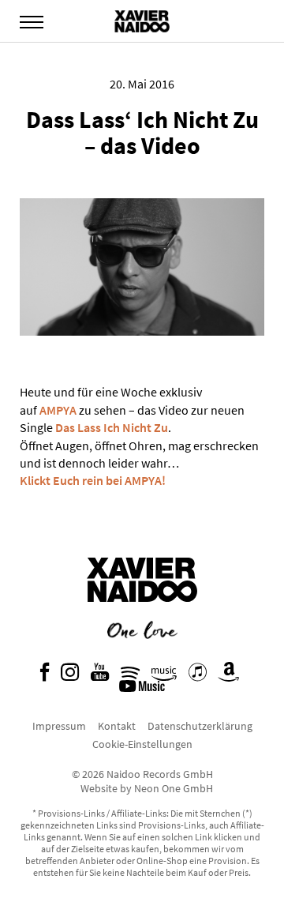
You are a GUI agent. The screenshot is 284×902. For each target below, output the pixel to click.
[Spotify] (130, 676)
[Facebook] (44, 676)
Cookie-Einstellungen (142, 744)
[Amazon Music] (164, 676)
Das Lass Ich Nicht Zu (111, 427)
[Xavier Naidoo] (142, 614)
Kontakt (117, 726)
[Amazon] (229, 676)
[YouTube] (100, 676)
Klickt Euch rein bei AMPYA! (93, 480)
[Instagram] (70, 676)
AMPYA (58, 410)
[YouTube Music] (144, 690)
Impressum (59, 726)
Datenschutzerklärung (200, 726)
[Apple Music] (198, 676)
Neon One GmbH (173, 788)
